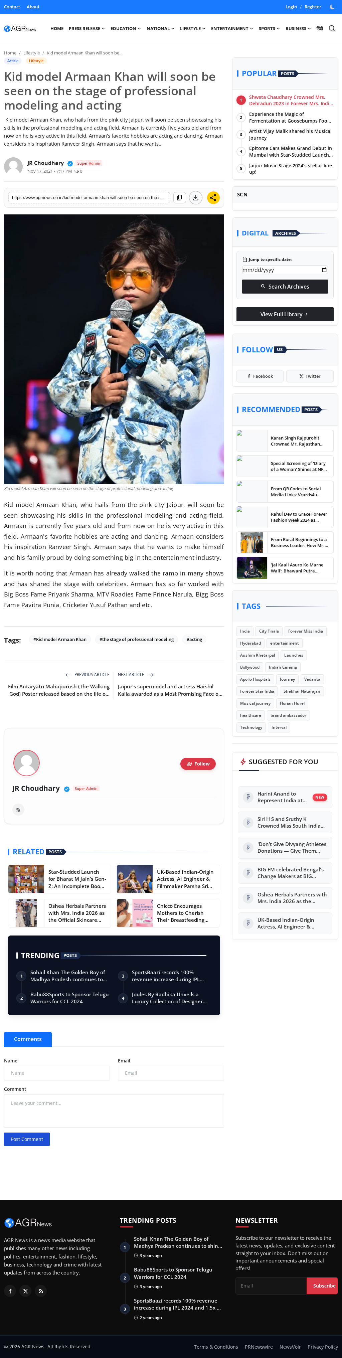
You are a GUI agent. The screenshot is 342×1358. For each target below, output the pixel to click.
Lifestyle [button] (190, 28)
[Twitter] (25, 1291)
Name (10, 1060)
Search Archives (285, 286)
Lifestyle (31, 53)
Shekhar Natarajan (302, 691)
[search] (332, 28)
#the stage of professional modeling (137, 639)
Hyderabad (250, 643)
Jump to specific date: (267, 260)
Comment (15, 1089)
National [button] (158, 28)
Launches (293, 655)
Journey (287, 679)
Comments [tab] (28, 1039)
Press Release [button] (84, 28)
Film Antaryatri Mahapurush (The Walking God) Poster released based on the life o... (59, 690)
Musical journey (255, 703)
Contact (12, 7)
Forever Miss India (305, 631)
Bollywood (250, 667)
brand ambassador (288, 715)
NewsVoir (290, 1347)
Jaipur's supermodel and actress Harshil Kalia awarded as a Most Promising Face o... (170, 690)
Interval (279, 727)
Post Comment (27, 1139)
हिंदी (320, 28)
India (245, 631)
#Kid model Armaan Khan (60, 639)
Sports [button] (267, 28)
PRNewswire (259, 1347)
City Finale (269, 631)
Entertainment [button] (229, 28)
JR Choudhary (36, 788)
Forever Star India (257, 691)
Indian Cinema (283, 667)
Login (291, 7)
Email (124, 1060)
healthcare (250, 715)
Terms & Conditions (216, 1347)
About (33, 7)
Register (313, 7)
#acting (194, 639)
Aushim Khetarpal (257, 655)
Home (56, 28)
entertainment (284, 643)
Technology (251, 727)
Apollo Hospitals (255, 679)
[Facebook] (10, 1291)
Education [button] (123, 28)
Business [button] (296, 28)
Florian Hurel (292, 703)
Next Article (131, 674)
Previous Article (91, 674)
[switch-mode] (333, 7)
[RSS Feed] (18, 810)
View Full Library (285, 314)
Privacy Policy (323, 1347)
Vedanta (312, 679)
